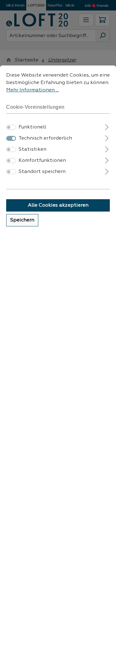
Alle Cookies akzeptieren (58, 205)
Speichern (22, 220)
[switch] (11, 127)
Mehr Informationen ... (32, 90)
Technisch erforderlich (45, 138)
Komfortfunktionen (42, 160)
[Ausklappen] (107, 126)
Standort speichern (42, 171)
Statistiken (32, 149)
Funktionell (32, 127)
